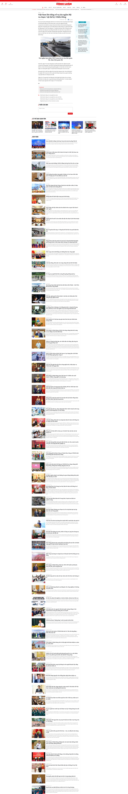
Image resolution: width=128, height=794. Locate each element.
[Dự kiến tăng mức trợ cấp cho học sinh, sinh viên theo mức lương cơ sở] (38, 578)
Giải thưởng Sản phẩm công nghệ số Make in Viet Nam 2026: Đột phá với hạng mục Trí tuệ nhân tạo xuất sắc (62, 175)
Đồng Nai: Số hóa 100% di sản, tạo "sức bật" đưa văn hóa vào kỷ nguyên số (61, 431)
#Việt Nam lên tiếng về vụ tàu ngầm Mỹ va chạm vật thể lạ (50, 97)
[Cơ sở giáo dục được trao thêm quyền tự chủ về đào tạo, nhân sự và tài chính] (38, 700)
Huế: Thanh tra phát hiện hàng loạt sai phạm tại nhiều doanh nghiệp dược (46, 9)
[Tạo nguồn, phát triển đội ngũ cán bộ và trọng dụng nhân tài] (38, 778)
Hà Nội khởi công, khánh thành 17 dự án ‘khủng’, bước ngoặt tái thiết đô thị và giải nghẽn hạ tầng (77, 131)
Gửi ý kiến (70, 113)
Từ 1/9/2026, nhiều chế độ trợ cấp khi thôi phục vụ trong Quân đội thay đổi (50, 131)
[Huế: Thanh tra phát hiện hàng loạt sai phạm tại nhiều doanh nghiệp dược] (90, 125)
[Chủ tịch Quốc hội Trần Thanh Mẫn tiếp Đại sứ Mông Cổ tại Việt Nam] (38, 767)
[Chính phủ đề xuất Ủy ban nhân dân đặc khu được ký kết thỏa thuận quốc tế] (38, 221)
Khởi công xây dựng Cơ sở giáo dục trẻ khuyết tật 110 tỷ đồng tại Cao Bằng (62, 554)
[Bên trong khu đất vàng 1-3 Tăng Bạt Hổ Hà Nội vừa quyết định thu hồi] (38, 232)
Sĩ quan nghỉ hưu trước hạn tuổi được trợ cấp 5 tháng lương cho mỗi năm (83, 36)
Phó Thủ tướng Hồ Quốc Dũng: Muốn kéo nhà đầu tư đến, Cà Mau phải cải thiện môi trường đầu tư (62, 186)
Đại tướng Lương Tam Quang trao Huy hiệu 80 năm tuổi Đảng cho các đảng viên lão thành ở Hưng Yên (82, 43)
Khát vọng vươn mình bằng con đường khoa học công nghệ (60, 251)
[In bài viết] (65, 19)
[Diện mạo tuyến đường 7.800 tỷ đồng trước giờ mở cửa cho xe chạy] (38, 165)
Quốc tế (50, 7)
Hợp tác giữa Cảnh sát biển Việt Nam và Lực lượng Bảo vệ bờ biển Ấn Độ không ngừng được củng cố (62, 354)
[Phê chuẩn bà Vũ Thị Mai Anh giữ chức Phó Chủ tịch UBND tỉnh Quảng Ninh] (38, 321)
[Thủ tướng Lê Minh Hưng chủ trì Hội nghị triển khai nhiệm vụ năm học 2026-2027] (38, 645)
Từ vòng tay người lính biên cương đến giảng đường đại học (82, 25)
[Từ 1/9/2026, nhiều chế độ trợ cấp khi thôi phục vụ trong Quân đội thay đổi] (50, 125)
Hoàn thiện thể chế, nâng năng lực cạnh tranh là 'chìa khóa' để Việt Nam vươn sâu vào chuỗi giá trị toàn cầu (62, 687)
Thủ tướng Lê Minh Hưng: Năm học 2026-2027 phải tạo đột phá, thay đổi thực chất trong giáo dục (61, 565)
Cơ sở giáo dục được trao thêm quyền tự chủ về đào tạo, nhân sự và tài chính (62, 698)
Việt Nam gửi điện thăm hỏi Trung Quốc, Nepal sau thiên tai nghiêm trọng (60, 499)
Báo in (6, 4)
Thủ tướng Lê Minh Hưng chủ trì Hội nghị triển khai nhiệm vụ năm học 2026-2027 (62, 643)
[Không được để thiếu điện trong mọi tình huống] (38, 199)
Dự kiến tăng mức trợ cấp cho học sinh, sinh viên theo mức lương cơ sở (62, 576)
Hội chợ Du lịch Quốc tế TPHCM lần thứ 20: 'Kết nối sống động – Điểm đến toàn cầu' (61, 632)
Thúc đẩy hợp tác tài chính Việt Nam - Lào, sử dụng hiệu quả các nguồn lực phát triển (37, 131)
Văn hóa (78, 7)
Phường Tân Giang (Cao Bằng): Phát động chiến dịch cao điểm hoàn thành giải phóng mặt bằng (83, 49)
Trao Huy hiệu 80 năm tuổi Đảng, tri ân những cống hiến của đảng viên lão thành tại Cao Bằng (62, 754)
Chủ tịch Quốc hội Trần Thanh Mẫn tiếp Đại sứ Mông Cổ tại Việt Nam (61, 765)
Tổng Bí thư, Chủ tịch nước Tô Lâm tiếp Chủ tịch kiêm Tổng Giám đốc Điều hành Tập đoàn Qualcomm (62, 398)
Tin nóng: (34, 9)
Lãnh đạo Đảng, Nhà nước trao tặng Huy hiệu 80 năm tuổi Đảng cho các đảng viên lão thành (62, 420)
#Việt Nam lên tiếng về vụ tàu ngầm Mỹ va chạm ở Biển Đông (51, 99)
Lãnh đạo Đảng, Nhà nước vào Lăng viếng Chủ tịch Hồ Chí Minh (61, 262)
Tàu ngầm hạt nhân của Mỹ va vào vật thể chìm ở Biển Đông (49, 90)
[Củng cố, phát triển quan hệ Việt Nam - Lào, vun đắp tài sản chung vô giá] (38, 733)
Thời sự (45, 7)
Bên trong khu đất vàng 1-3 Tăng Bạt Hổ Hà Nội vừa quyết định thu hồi (62, 230)
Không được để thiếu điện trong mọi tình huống (57, 196)
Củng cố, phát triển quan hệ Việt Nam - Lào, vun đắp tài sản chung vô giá (62, 731)
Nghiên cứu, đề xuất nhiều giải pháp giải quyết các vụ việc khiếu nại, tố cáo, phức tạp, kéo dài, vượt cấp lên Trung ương (62, 654)
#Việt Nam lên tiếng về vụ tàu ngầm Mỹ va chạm (49, 95)
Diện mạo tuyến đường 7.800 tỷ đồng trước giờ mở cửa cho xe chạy (62, 163)
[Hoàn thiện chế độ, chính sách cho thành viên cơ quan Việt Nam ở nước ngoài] (38, 210)
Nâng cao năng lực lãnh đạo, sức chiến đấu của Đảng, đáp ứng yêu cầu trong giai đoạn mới (62, 342)
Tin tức (43, 12)
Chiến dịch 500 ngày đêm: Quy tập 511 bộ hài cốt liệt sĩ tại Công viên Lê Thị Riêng (62, 720)
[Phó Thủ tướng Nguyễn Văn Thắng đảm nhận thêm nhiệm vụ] (38, 678)
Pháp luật (69, 7)
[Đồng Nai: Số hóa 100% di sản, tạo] (38, 433)
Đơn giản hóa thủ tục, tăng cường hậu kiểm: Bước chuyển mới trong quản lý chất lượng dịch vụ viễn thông (62, 409)
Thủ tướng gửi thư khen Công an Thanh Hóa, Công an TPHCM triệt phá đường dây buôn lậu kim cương (62, 453)
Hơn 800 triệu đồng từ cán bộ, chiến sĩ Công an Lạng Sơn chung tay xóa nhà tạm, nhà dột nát (62, 532)
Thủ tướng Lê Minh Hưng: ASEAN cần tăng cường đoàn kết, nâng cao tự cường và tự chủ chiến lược (62, 331)
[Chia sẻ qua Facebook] (61, 19)
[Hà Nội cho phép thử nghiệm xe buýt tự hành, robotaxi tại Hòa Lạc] (38, 600)
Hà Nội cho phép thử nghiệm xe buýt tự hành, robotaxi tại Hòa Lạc (62, 598)
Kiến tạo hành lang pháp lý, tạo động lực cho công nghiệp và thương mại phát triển (62, 587)
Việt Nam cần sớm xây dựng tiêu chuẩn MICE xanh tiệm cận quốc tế (62, 520)
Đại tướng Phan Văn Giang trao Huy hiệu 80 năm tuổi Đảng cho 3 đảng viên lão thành (62, 487)
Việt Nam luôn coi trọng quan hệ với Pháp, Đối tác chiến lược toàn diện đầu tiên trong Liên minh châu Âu (62, 387)
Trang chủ (42, 8)
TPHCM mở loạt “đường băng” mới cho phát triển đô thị (59, 620)
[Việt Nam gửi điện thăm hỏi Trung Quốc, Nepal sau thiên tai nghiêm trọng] (38, 501)
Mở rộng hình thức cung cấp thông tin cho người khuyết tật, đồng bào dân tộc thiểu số (62, 665)
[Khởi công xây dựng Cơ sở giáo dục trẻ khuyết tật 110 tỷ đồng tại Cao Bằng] (38, 556)
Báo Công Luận (64, 4)
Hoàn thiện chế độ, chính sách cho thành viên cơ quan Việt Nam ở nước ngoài (62, 208)
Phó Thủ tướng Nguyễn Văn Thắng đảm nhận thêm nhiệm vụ (61, 675)
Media (2, 4)
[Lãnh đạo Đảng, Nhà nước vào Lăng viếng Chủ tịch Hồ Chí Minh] (38, 265)
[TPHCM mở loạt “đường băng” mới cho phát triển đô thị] (38, 622)
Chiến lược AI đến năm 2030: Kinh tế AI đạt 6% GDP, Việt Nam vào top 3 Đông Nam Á (62, 153)
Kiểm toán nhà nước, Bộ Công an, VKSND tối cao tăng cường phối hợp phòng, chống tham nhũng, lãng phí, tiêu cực (62, 465)
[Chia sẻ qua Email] (62, 19)
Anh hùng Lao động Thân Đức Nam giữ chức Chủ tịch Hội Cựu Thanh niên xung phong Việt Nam (83, 31)
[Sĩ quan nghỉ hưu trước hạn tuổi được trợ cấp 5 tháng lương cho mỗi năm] (38, 711)
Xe (81, 7)
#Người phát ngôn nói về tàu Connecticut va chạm (49, 100)
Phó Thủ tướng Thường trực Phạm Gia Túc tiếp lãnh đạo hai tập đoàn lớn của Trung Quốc (61, 510)
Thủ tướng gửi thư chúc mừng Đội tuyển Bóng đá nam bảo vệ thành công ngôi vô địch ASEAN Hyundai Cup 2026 (62, 543)
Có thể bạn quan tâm (39, 119)
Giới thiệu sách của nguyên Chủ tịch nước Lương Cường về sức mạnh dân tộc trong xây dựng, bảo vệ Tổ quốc (61, 609)
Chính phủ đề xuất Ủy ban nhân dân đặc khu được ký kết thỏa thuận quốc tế (62, 219)
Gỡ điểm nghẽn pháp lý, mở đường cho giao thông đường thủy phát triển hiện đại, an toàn (62, 476)
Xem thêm (35, 137)
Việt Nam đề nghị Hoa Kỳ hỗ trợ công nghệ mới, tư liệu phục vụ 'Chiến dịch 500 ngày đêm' (61, 365)
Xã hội (74, 7)
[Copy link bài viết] (64, 19)
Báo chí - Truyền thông (57, 7)
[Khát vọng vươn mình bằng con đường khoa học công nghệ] (38, 254)
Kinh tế (64, 7)
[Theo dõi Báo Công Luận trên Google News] (69, 19)
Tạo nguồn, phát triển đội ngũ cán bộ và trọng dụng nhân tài (60, 776)
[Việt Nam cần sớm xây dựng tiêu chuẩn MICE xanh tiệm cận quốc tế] (38, 523)
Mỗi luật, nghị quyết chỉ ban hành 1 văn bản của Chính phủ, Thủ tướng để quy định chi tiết (61, 296)
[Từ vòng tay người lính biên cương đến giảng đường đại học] (38, 276)
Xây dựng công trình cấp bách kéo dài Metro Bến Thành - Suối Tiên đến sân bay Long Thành (62, 285)
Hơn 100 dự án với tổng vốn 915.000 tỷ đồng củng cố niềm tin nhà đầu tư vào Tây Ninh (63, 131)
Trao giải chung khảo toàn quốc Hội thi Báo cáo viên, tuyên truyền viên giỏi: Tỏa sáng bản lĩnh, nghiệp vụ (62, 442)
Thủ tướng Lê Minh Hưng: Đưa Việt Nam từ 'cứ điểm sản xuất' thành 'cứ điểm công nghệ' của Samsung (61, 376)
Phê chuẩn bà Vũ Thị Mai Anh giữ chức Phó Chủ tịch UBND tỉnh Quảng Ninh (61, 320)
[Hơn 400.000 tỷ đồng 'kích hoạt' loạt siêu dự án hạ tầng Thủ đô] (38, 143)
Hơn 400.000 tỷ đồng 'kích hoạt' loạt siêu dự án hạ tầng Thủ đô (61, 141)
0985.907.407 (10, 4)
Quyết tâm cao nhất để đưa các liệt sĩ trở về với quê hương (60, 787)
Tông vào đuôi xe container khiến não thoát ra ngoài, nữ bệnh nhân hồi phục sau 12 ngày (74, 9)
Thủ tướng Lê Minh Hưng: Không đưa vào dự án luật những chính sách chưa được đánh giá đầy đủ (62, 742)
